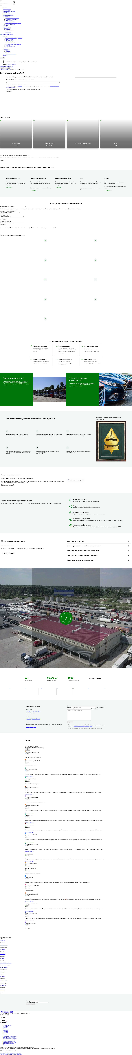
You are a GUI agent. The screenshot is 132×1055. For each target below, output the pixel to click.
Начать (2, 160)
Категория (28, 1001)
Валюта (2, 222)
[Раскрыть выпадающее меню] (9, 49)
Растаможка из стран (10, 43)
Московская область (10, 46)
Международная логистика (9, 1037)
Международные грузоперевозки (13, 44)
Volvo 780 (2, 976)
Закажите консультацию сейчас (12, 83)
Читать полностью (29, 776)
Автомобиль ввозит (4, 206)
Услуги (4, 36)
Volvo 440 (2, 989)
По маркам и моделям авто (9, 1044)
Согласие (20, 86)
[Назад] (26, 749)
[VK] (1, 1022)
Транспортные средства (8, 1043)
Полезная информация (11, 54)
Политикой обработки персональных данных (83, 726)
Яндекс (36, 747)
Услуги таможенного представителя (14, 38)
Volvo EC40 (2, 954)
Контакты (5, 55)
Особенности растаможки (9, 1041)
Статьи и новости (7, 1025)
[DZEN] (3, 1022)
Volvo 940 (2, 940)
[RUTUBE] (6, 1022)
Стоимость (5, 47)
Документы (8, 51)
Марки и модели (9, 41)
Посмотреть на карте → (31, 727)
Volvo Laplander (3, 967)
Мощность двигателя (5, 213)
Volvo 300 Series (3, 945)
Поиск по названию (31, 1002)
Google (41, 747)
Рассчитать (3, 224)
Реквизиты (8, 52)
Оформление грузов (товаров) (10, 1036)
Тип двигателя (3, 212)
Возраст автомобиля (4, 211)
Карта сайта (5, 1032)
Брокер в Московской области (10, 1038)
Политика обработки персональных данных (10, 1053)
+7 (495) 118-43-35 (11, 64)
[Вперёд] (29, 749)
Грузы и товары (9, 39)
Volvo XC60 (3, 985)
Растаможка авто (9, 40)
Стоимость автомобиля (5, 221)
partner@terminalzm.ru (33, 719)
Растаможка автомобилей (9, 1039)
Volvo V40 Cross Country (5, 963)
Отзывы (7, 50)
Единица (2, 215)
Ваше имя (69, 707)
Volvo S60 (2, 971)
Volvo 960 (2, 949)
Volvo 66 (2, 958)
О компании (6, 49)
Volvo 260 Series (3, 980)
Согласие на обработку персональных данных (11, 1054)
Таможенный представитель (9, 1042)
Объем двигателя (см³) (5, 216)
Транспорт (8, 45)
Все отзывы (29, 747)
